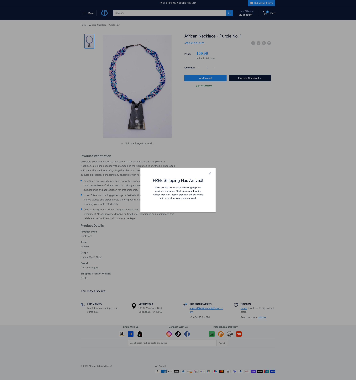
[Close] (210, 173)
